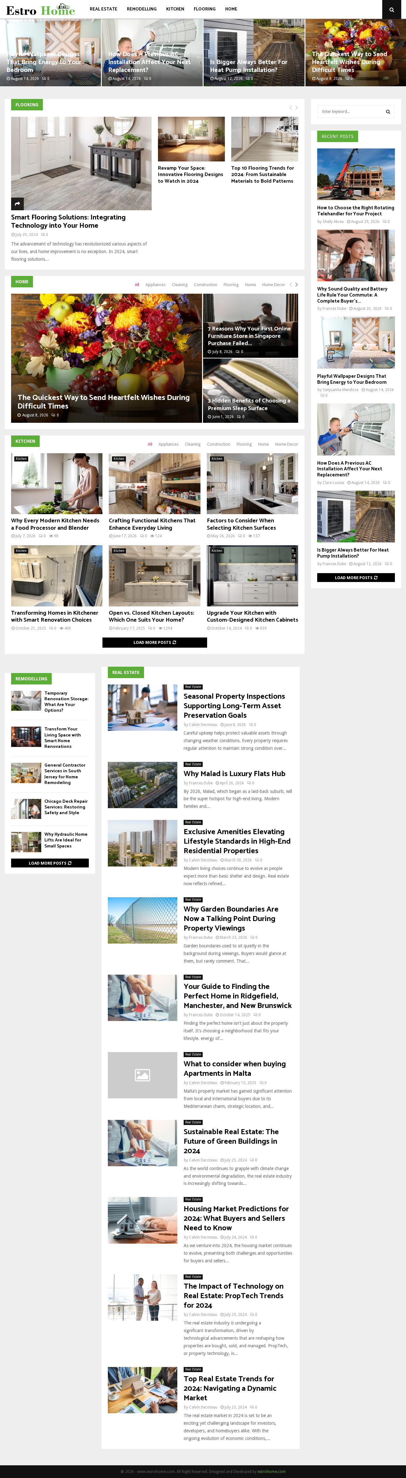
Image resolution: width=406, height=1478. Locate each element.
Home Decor (273, 284)
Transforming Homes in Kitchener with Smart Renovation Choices (54, 616)
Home (231, 9)
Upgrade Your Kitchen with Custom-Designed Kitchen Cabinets (252, 616)
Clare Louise (333, 483)
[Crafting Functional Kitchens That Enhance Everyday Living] (154, 483)
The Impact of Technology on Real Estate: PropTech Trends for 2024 (234, 1296)
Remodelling (142, 9)
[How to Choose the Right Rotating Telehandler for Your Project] (356, 174)
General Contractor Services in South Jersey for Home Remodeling (64, 774)
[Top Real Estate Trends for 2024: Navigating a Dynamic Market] (142, 1390)
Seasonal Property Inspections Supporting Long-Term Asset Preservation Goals (234, 706)
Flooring (205, 9)
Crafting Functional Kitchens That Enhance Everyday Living (152, 524)
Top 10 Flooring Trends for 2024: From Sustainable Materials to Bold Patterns (262, 175)
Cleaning (180, 284)
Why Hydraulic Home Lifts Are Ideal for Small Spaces (66, 840)
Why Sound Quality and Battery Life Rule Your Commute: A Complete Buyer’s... (352, 295)
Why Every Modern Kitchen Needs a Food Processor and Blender (55, 524)
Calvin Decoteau (203, 725)
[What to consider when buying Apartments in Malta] (142, 1075)
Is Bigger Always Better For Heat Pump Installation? (248, 66)
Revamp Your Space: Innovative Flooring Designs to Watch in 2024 (190, 175)
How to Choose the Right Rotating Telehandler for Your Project (355, 211)
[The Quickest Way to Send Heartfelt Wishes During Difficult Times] (106, 358)
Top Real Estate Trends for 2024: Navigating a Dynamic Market (230, 1388)
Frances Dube (201, 783)
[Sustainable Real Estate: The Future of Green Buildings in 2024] (142, 1143)
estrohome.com (272, 1471)
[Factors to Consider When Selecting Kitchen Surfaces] (252, 483)
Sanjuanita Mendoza (340, 390)
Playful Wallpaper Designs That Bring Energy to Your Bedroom (43, 62)
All (137, 284)
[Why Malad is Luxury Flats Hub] (142, 785)
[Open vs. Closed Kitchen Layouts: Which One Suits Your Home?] (154, 575)
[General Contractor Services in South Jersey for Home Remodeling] (26, 773)
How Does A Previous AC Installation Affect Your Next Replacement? (149, 62)
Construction (205, 284)
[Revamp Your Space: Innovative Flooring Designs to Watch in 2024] (191, 139)
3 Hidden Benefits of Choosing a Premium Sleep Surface (249, 404)
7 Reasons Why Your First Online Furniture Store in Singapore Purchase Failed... (249, 336)
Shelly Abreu (333, 221)
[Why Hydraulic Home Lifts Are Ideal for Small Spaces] (26, 842)
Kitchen (175, 9)
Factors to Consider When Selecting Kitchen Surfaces (241, 524)
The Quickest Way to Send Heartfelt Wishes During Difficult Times (349, 62)
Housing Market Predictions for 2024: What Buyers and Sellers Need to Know (236, 1218)
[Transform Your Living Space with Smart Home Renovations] (26, 737)
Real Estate (103, 9)
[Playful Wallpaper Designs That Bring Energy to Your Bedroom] (356, 342)
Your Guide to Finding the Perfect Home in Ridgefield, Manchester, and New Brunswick (238, 996)
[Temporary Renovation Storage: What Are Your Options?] (26, 701)
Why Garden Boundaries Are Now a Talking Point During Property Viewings (231, 919)
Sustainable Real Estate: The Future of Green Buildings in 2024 (231, 1141)
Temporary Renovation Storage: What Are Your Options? (66, 702)
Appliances (156, 284)
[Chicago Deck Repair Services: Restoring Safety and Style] (26, 809)
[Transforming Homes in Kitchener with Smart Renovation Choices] (56, 575)
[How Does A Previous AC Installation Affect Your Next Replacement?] (356, 429)
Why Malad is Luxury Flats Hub (234, 774)
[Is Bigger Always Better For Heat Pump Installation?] (356, 516)
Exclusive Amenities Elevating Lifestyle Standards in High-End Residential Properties (237, 841)
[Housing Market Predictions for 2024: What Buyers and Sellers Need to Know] (142, 1220)
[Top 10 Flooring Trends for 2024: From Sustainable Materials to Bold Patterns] (264, 139)
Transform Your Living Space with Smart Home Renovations (62, 738)
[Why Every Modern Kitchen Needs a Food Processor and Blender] (56, 483)
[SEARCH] (388, 111)
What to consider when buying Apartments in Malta (235, 1069)
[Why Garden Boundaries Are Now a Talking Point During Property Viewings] (142, 920)
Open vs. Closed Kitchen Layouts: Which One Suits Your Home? (151, 616)
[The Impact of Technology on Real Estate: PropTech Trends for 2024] (142, 1297)
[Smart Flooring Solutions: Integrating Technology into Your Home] (81, 163)
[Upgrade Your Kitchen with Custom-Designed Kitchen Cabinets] (252, 575)
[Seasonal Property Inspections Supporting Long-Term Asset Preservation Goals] (142, 707)
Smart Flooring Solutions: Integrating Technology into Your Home (68, 222)
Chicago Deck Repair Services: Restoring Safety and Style (66, 807)
